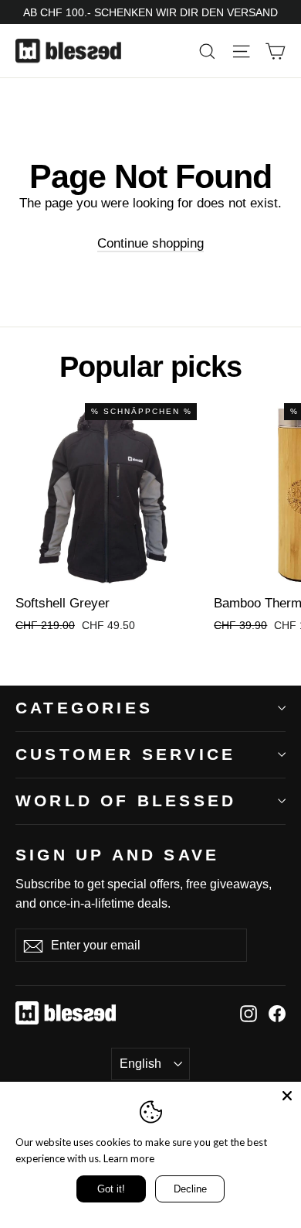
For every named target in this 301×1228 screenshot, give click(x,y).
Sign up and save (117, 854)
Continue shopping (150, 243)
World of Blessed (125, 800)
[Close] (287, 1095)
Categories (84, 708)
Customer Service (125, 754)
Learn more (128, 1158)
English (140, 1063)
